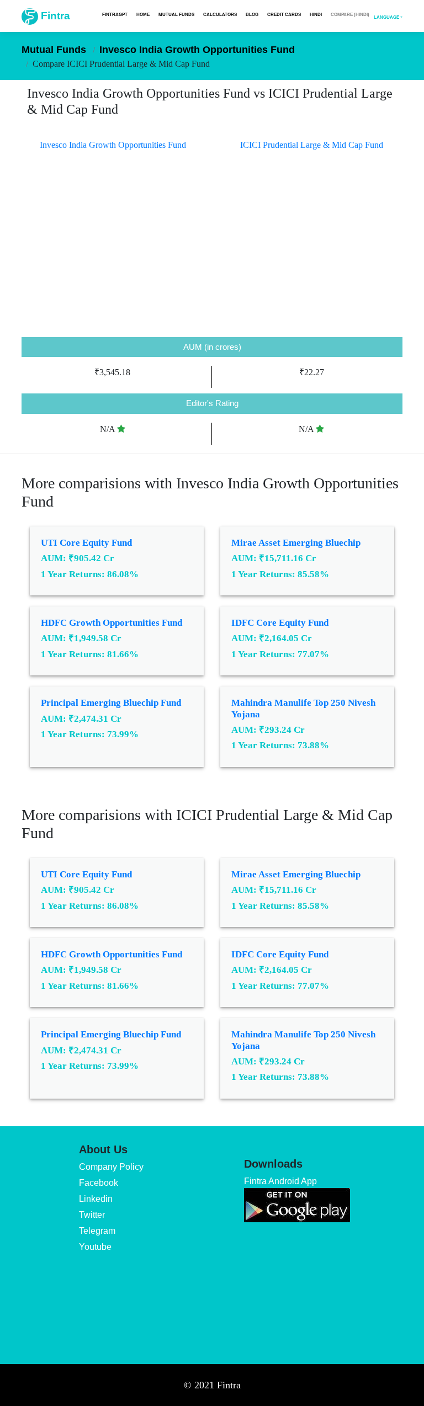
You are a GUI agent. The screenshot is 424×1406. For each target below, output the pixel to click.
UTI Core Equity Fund (86, 542)
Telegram (97, 1230)
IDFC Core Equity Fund (279, 622)
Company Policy (111, 1166)
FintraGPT (115, 14)
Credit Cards (284, 14)
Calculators (220, 14)
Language (386, 17)
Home (143, 14)
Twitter (92, 1214)
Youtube (95, 1246)
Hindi (316, 14)
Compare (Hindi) (350, 14)
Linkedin (96, 1198)
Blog (252, 14)
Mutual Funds (176, 14)
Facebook (98, 1182)
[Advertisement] (212, 254)
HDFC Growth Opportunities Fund (111, 622)
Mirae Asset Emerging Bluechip (296, 542)
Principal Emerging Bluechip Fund (111, 702)
